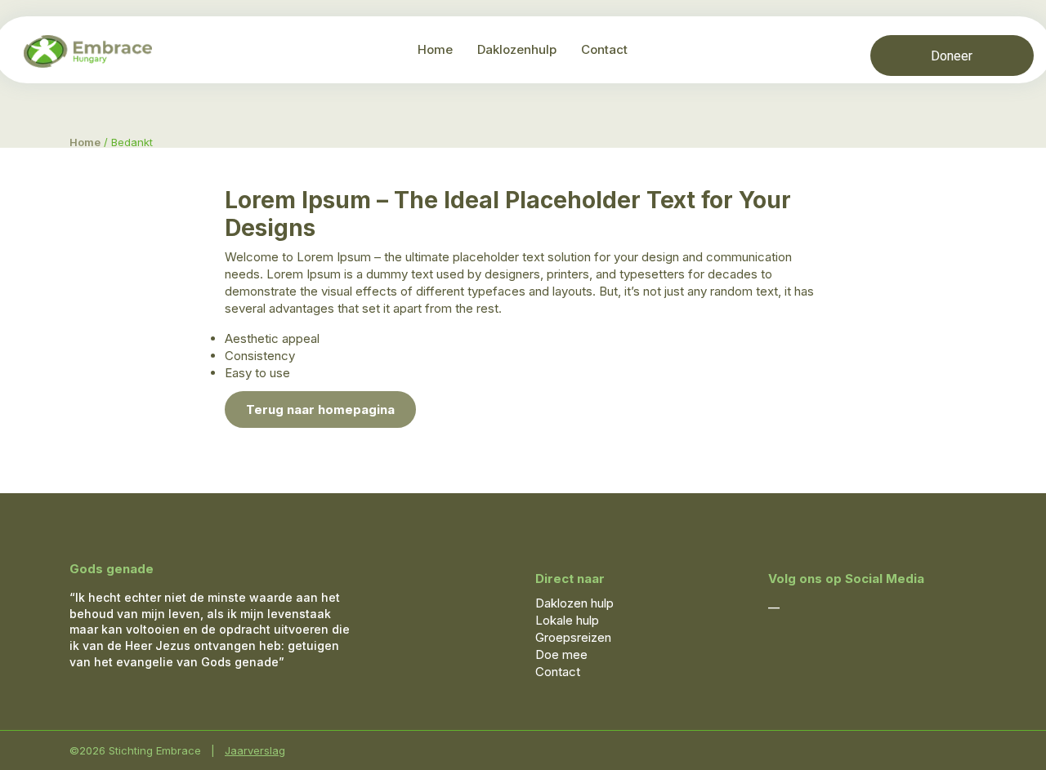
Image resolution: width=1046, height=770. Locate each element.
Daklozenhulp (517, 49)
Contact (604, 49)
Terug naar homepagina (320, 409)
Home (435, 49)
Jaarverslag (255, 750)
